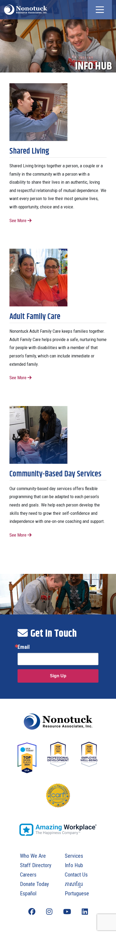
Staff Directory (35, 865)
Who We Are (33, 856)
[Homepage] (58, 722)
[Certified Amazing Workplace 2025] (58, 830)
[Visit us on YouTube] (67, 911)
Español (28, 893)
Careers (28, 874)
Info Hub (74, 865)
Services (74, 856)
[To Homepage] (25, 9)
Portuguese (77, 893)
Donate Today (34, 884)
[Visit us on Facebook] (31, 911)
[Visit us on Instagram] (49, 911)
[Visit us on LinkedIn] (85, 911)
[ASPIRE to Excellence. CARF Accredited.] (58, 801)
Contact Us (76, 874)
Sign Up (58, 676)
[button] (100, 9)
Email (24, 647)
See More (18, 220)
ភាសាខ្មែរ (74, 884)
